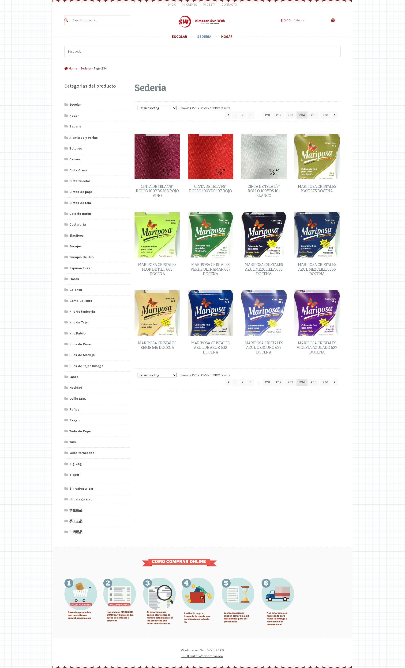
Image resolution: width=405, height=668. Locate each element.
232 (278, 115)
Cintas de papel (81, 192)
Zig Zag (75, 464)
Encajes (75, 246)
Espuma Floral (80, 268)
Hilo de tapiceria (82, 312)
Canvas (75, 159)
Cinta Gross (78, 170)
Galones (75, 290)
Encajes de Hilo (81, 257)
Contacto (229, 4)
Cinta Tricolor (79, 181)
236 (325, 115)
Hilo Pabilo (77, 333)
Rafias (74, 409)
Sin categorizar (81, 489)
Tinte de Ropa (80, 431)
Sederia (204, 37)
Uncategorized (81, 499)
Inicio (172, 4)
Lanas (74, 377)
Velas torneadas (81, 453)
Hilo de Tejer (79, 322)
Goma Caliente (80, 301)
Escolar (179, 37)
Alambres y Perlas (83, 138)
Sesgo (74, 420)
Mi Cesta (209, 4)
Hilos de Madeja (82, 355)
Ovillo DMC (77, 399)
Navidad (75, 388)
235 (313, 115)
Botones (75, 148)
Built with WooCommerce (202, 656)
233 (290, 115)
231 (267, 115)
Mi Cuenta (189, 4)
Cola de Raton (80, 214)
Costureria (77, 225)
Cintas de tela (80, 203)
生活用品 (75, 532)
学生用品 (75, 510)
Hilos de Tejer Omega (86, 366)
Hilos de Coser (80, 344)
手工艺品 (75, 521)
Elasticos (76, 236)
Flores (74, 279)
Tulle (73, 442)
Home (73, 68)
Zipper (74, 475)
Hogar (226, 37)
